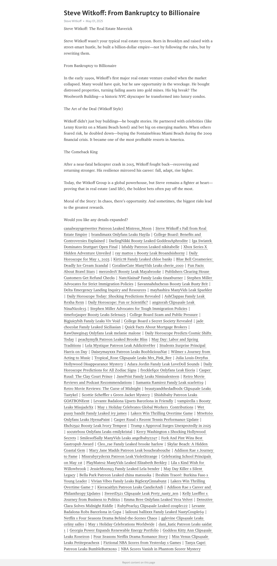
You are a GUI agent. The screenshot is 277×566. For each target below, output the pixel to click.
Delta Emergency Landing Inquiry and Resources (105, 290)
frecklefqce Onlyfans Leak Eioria (167, 370)
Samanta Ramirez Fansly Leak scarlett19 (169, 382)
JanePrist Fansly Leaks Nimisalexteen (148, 376)
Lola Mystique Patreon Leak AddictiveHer (120, 345)
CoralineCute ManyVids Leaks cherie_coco (148, 265)
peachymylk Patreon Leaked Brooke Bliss (112, 339)
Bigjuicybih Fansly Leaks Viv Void (92, 321)
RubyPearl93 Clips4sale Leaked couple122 (152, 505)
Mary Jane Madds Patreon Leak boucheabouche (129, 450)
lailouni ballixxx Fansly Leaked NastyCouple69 (164, 511)
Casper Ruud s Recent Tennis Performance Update (156, 419)
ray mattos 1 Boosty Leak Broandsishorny (150, 253)
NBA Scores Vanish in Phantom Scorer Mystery (161, 548)
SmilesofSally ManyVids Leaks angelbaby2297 (118, 438)
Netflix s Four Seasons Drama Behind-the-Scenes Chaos (110, 518)
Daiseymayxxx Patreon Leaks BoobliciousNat (129, 351)
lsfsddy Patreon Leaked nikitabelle (150, 246)
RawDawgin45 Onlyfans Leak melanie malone (102, 333)
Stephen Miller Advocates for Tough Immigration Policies (138, 308)
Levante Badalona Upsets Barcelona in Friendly (133, 400)
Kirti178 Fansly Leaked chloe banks (142, 259)
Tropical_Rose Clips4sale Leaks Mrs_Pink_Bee (133, 357)
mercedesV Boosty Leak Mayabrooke (130, 271)
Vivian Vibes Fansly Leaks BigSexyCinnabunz (128, 481)
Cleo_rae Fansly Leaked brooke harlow (130, 444)
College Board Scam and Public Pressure (164, 314)
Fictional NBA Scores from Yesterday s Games (142, 542)
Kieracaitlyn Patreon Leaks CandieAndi (130, 487)
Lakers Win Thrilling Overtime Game (162, 413)
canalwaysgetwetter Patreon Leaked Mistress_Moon (107, 228)
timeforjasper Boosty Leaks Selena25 (95, 314)
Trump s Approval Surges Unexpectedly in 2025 (171, 425)
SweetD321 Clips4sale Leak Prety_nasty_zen (141, 493)
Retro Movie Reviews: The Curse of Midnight (102, 388)
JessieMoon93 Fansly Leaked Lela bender (124, 468)
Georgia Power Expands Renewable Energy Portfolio (114, 530)
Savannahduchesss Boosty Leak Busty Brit (172, 283)
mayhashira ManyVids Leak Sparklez (181, 290)
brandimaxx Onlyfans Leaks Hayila (120, 234)
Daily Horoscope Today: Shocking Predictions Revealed (113, 296)
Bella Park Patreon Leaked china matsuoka (115, 475)
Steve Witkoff (73, 21)
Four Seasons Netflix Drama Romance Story (130, 536)
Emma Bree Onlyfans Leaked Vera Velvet (158, 499)
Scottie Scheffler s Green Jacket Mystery (116, 394)
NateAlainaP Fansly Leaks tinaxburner (151, 277)
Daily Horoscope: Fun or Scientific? (118, 302)
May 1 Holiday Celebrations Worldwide (121, 524)
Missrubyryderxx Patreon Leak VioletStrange (119, 456)
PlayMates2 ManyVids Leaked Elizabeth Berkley (126, 462)
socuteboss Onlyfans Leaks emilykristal (99, 431)
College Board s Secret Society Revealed (158, 321)
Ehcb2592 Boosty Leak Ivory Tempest (95, 425)
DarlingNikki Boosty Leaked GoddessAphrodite (148, 240)
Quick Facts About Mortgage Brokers (156, 327)
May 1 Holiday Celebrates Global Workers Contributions (145, 407)
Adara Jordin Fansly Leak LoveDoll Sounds (163, 364)
